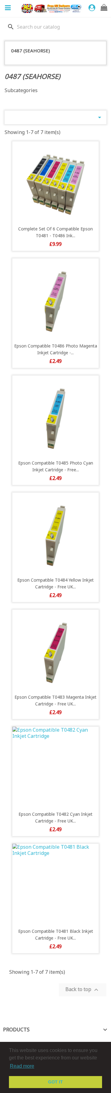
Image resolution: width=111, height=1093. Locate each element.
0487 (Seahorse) (30, 50)
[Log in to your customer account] (92, 8)
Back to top (82, 989)
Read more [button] (22, 1066)
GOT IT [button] (55, 1081)
